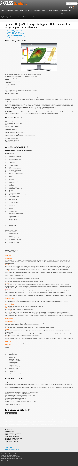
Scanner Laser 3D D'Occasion (12, 10)
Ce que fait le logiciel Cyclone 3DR (14, 31)
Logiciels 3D (63, 13)
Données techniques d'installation (14, 35)
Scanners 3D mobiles (53, 10)
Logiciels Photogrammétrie (7, 17)
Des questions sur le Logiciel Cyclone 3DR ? (16, 37)
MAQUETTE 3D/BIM (4, 460)
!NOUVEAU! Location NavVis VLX (26, 10)
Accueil (2, 10)
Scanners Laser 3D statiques (40, 10)
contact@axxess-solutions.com (12, 449)
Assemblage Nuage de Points (65, 10)
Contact (32, 17)
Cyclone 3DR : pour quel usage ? (14, 32)
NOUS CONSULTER (11, 413)
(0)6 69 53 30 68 (9, 447)
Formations (25, 17)
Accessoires (18, 17)
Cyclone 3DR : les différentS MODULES (15, 34)
